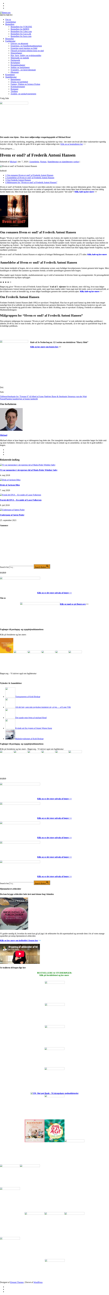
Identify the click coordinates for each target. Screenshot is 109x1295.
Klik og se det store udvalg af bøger (53, 593)
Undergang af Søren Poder (12, 515)
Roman (43, 162)
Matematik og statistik (20, 58)
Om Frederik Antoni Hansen (18, 180)
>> (70, 593)
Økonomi (15, 72)
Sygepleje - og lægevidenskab (23, 70)
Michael (13, 162)
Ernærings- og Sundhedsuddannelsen (26, 46)
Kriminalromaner (18, 86)
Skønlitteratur (11, 77)
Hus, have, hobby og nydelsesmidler (26, 55)
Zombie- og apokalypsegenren (23, 94)
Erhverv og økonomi (19, 43)
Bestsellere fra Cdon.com (21, 31)
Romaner (14, 89)
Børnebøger (16, 79)
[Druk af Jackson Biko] (10, 480)
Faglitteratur (10, 41)
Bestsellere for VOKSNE (21, 27)
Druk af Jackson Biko (10, 485)
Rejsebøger (15, 62)
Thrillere (14, 91)
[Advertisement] (20, 547)
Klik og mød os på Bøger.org (73, 604)
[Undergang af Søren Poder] (12, 510)
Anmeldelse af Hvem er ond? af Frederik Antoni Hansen (29, 178)
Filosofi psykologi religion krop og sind (27, 51)
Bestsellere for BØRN (20, 29)
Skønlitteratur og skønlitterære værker (63, 162)
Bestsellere (9, 24)
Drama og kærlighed (19, 82)
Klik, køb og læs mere (84, 192)
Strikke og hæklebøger (20, 67)
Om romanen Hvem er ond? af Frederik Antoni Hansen (29, 175)
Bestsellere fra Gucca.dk (21, 34)
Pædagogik (15, 60)
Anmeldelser (10, 22)
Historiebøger (16, 53)
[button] (6, 15)
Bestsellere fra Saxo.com (21, 36)
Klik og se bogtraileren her (71, 144)
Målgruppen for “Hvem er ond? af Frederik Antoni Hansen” (31, 182)
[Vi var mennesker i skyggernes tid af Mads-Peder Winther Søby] (27, 465)
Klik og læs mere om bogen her (44, 347)
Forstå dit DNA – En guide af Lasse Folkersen (20, 500)
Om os (8, 19)
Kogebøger (10, 74)
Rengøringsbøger (18, 65)
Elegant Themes (17, 1282)
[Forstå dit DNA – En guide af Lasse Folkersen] (20, 495)
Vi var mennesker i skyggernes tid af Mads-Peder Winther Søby (28, 470)
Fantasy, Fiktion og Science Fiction (25, 84)
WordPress (38, 1282)
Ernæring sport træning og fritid (24, 48)
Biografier (9, 39)
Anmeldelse (34, 162)
